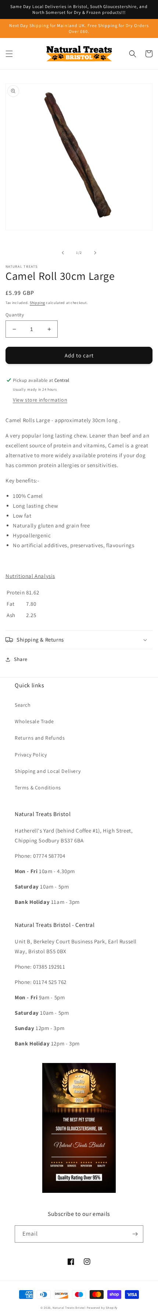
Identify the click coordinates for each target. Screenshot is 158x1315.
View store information (40, 400)
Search (23, 705)
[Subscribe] (135, 1234)
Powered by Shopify (102, 1307)
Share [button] (21, 659)
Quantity (15, 315)
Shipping (37, 302)
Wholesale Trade (34, 721)
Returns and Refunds (40, 737)
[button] (9, 54)
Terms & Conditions (38, 787)
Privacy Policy (31, 754)
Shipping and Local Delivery (47, 771)
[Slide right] (95, 253)
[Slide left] (63, 253)
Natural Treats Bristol (69, 1307)
